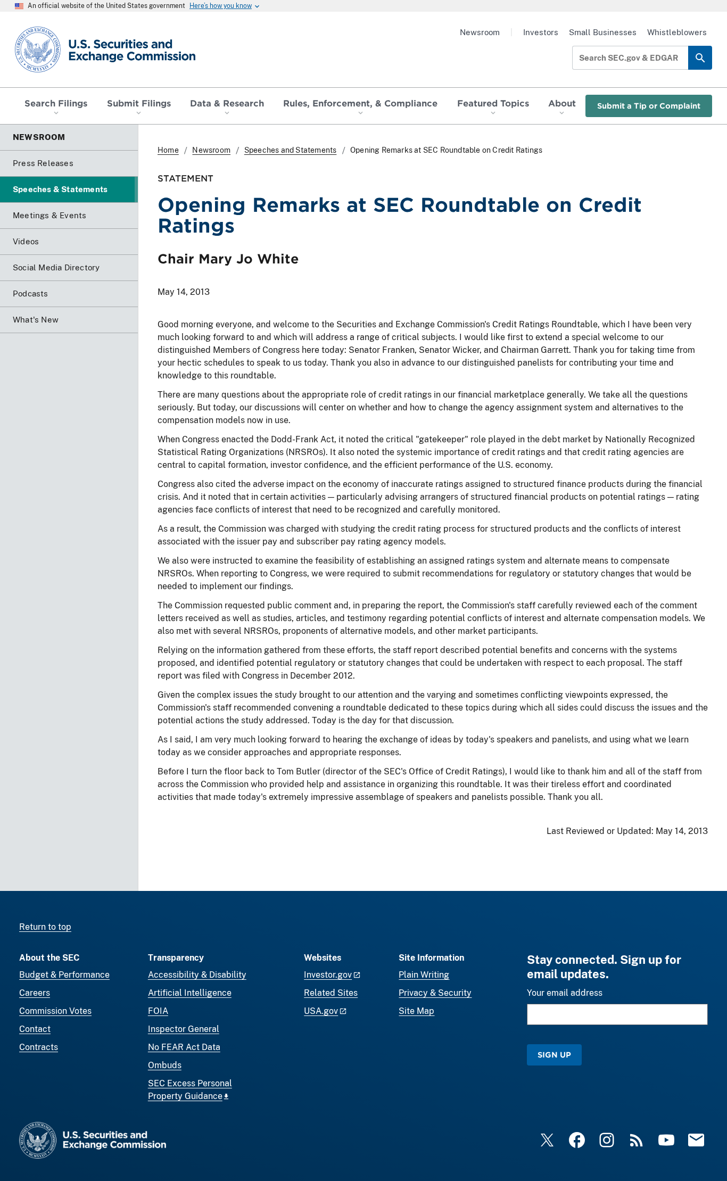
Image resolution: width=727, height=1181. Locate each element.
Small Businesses (603, 32)
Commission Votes (55, 1011)
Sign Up (554, 1054)
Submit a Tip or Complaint (648, 105)
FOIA (158, 1011)
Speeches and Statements (290, 150)
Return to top (45, 927)
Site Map (416, 1011)
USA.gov (321, 1011)
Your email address (564, 993)
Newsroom (480, 32)
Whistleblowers (677, 32)
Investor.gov (328, 975)
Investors (540, 32)
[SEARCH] (700, 58)
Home (168, 150)
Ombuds (164, 1065)
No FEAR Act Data (184, 1047)
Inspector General (183, 1029)
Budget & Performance (64, 975)
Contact (35, 1029)
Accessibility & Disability (197, 975)
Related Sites (331, 993)
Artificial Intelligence (190, 993)
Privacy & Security (435, 993)
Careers (34, 993)
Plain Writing (424, 975)
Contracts (38, 1047)
